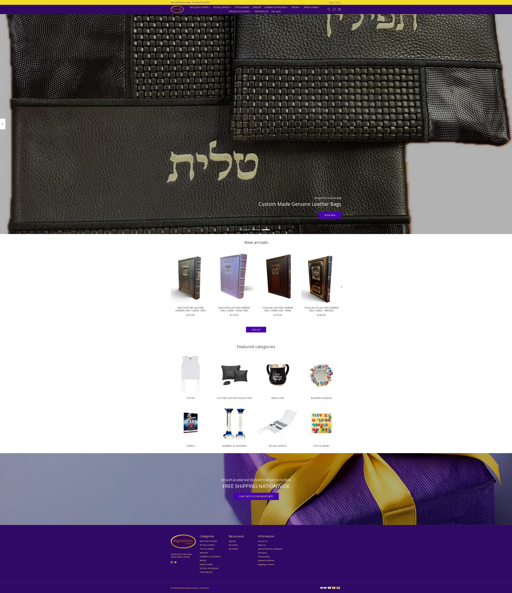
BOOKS (203, 560)
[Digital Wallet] (323, 588)
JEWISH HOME (206, 564)
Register (232, 541)
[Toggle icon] (329, 9)
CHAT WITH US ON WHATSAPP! (256, 496)
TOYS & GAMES (242, 7)
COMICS (190, 445)
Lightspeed (213, 588)
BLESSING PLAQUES (321, 398)
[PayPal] (333, 588)
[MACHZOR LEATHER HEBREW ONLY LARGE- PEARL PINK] (234, 277)
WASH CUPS (277, 398)
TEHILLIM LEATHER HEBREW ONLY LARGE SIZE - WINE (277, 309)
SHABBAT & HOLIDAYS (234, 445)
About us (262, 545)
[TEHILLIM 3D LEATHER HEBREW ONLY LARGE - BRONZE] (321, 277)
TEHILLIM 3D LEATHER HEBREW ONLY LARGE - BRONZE (321, 309)
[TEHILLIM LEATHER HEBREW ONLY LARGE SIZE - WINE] (278, 277)
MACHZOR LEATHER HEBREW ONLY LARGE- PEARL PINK (234, 309)
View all (256, 329)
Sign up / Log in (335, 2)
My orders (233, 545)
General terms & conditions (270, 548)
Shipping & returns (266, 564)
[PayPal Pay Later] (338, 588)
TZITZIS (190, 398)
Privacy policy (264, 556)
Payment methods (266, 560)
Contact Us (263, 541)
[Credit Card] (329, 588)
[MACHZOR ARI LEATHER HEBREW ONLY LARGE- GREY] (191, 277)
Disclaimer (262, 552)
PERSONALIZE (261, 11)
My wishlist (233, 548)
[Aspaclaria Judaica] (177, 9)
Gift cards (276, 11)
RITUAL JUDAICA (278, 445)
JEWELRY (257, 7)
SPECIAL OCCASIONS (209, 568)
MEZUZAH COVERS (208, 541)
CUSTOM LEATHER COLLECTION (234, 398)
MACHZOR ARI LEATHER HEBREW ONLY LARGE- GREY (190, 309)
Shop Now (329, 215)
